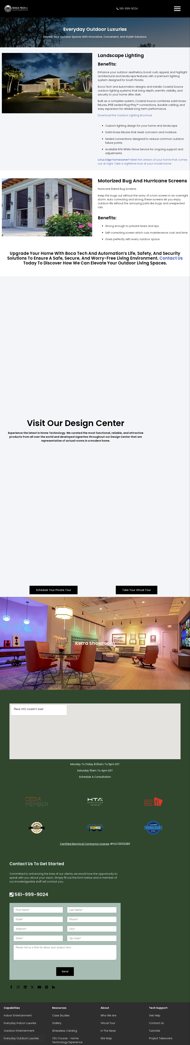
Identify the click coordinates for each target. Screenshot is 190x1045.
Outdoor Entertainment (19, 1031)
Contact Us (156, 1023)
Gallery (56, 1023)
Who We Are (108, 1015)
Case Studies (61, 1015)
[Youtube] (39, 987)
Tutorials (154, 1031)
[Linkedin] (25, 987)
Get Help (154, 1015)
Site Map (106, 1038)
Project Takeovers (160, 1038)
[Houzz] (53, 987)
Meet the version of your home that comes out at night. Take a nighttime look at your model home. (142, 161)
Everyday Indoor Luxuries (20, 1023)
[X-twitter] (32, 987)
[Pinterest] (46, 987)
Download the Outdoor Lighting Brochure (125, 115)
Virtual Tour (108, 1023)
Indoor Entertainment (18, 1015)
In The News (108, 1031)
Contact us (171, 258)
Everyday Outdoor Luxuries (21, 1038)
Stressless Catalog (64, 1031)
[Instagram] (18, 987)
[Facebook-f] (11, 987)
